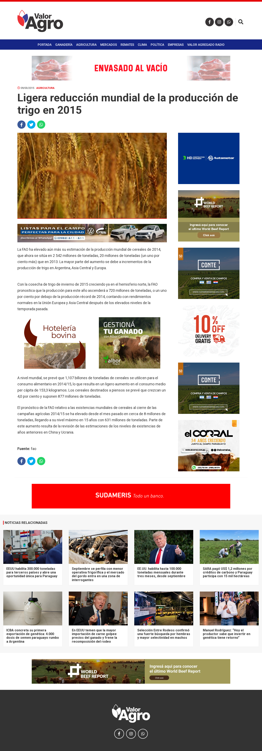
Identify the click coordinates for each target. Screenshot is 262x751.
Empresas (176, 45)
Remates (127, 45)
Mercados (108, 45)
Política (157, 45)
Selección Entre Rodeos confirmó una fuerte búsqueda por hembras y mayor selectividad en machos (163, 634)
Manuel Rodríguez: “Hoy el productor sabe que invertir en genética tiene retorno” (226, 634)
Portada (45, 45)
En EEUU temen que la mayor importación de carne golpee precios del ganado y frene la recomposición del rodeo (94, 635)
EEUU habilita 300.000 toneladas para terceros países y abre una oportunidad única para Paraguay (31, 572)
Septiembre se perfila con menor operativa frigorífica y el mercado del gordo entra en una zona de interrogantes (98, 574)
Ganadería (63, 45)
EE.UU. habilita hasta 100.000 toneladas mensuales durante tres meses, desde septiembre (161, 572)
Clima (142, 45)
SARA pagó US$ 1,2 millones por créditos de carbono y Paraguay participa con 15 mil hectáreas (227, 572)
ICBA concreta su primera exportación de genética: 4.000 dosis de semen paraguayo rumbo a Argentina (32, 635)
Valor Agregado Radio (206, 45)
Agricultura (86, 45)
